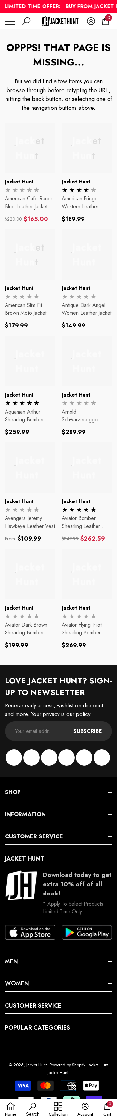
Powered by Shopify (67, 1065)
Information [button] (25, 814)
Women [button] (17, 983)
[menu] (10, 21)
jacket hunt (76, 288)
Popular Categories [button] (37, 1028)
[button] (26, 21)
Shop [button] (13, 792)
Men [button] (11, 961)
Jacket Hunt (19, 181)
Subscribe (87, 731)
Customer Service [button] (34, 836)
